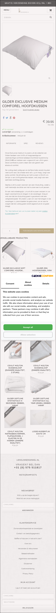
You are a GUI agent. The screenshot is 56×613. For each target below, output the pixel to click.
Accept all (28, 327)
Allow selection (28, 335)
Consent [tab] (10, 283)
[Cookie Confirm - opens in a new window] (42, 276)
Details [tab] (46, 283)
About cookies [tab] (28, 283)
